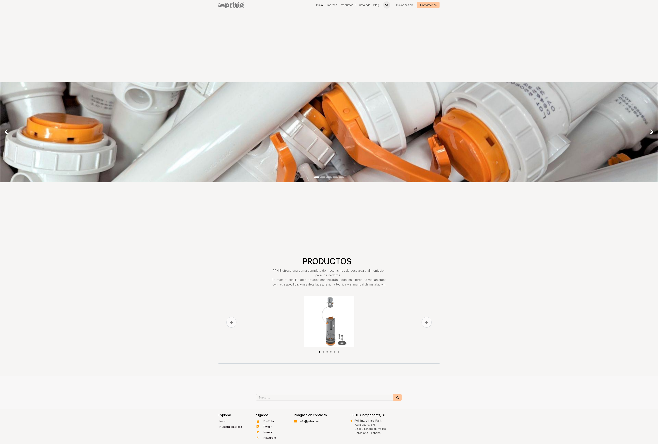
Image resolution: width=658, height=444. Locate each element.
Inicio (222, 421)
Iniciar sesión (404, 5)
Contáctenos (428, 5)
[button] (386, 5)
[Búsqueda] (397, 397)
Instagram (270, 437)
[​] (218, 437)
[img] (26, 132)
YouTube (269, 421)
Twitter (267, 426)
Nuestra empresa (230, 426)
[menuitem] (319, 5)
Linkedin (268, 432)
